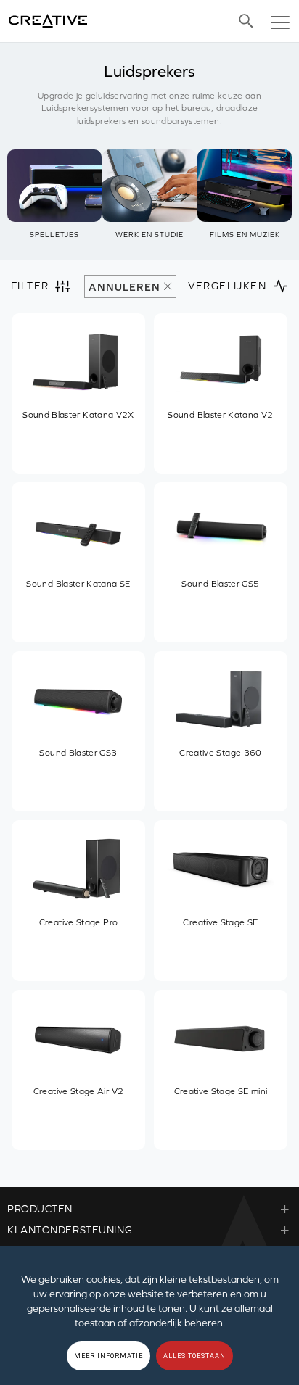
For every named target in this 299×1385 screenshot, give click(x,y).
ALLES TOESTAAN (194, 1356)
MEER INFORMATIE (108, 1356)
